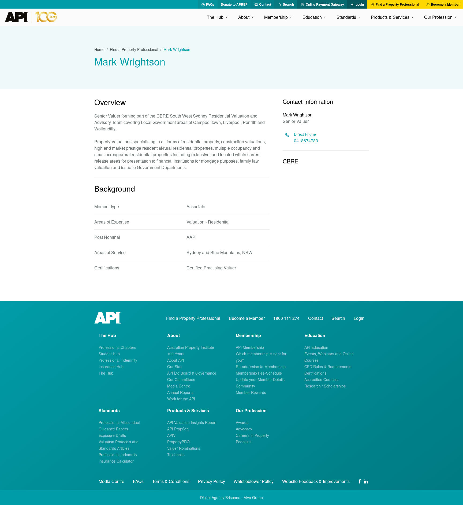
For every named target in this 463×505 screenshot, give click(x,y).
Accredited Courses (321, 379)
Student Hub (109, 353)
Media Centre (178, 386)
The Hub (106, 373)
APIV (171, 435)
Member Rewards (251, 392)
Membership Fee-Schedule (259, 373)
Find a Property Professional (134, 49)
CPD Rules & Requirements (327, 366)
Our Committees (181, 379)
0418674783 (306, 140)
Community (245, 386)
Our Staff (174, 366)
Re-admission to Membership (261, 366)
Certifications (315, 373)
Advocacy (244, 428)
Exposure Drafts (112, 435)
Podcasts (243, 441)
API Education (316, 347)
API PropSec (178, 428)
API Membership (250, 347)
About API (175, 360)
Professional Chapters (117, 347)
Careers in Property (252, 435)
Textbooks (176, 454)
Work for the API (181, 398)
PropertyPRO (178, 441)
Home (99, 49)
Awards (242, 422)
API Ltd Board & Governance (191, 373)
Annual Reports (180, 392)
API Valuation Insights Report (191, 422)
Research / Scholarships (325, 386)
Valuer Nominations (183, 448)
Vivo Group (253, 497)
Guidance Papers (113, 428)
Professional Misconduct (119, 422)
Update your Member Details (260, 379)
